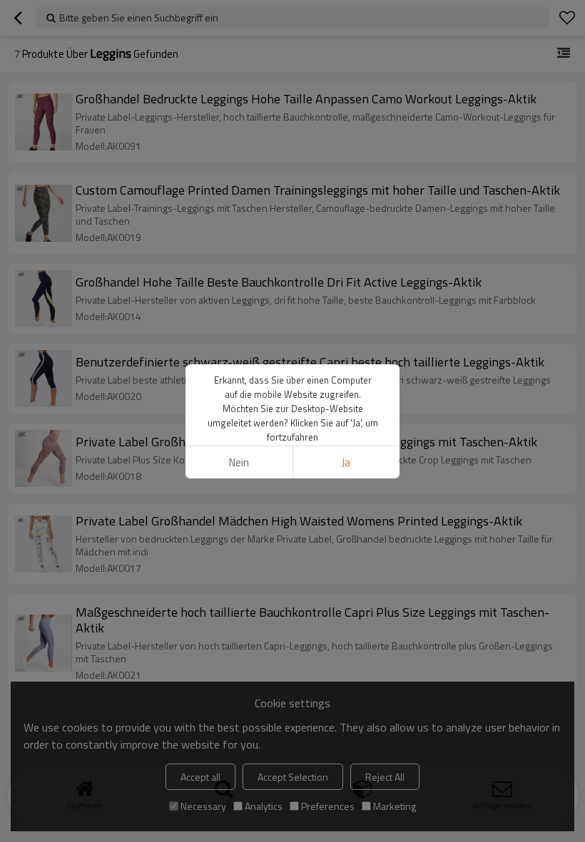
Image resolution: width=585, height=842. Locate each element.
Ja (346, 462)
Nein (239, 462)
